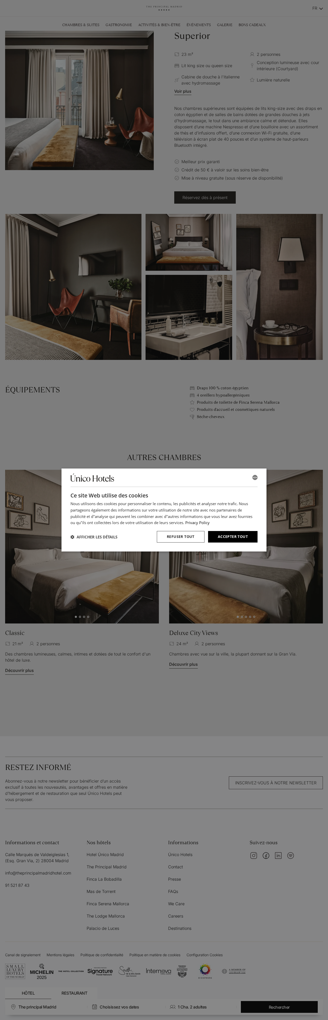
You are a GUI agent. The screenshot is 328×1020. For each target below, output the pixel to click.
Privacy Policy (197, 522)
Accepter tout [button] (233, 536)
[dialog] (163, 510)
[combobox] (255, 477)
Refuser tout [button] (180, 536)
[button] (93, 537)
